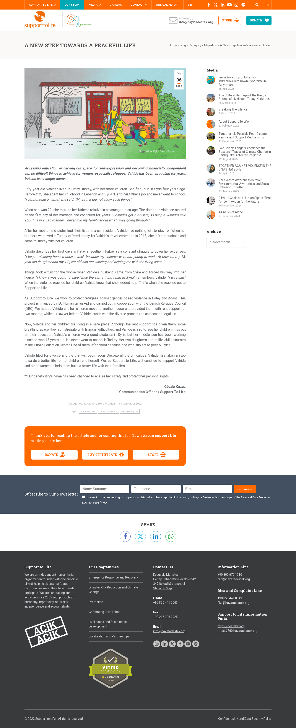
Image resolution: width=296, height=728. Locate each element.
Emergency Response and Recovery (113, 577)
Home (173, 45)
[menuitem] (266, 5)
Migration (210, 45)
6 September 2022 (130, 403)
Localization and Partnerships (109, 636)
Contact (137, 4)
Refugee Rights (129, 411)
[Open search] (257, 5)
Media (93, 4)
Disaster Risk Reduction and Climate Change (113, 590)
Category (195, 45)
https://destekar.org (231, 626)
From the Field (88, 411)
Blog (183, 45)
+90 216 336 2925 (165, 617)
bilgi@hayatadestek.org (234, 579)
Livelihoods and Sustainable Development (108, 624)
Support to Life (40, 4)
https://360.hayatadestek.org (237, 630)
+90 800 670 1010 (230, 574)
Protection (96, 602)
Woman (110, 403)
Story (101, 403)
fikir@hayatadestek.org (233, 602)
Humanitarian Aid (109, 411)
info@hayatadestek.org (169, 631)
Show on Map (162, 588)
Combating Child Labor (104, 612)
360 (190, 4)
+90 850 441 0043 (165, 602)
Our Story (72, 4)
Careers (116, 4)
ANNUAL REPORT (167, 4)
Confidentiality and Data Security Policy (245, 718)
